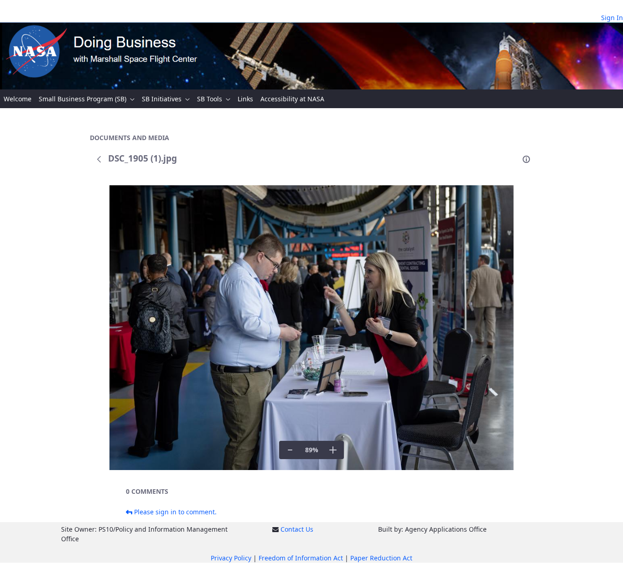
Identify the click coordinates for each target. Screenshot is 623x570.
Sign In (612, 17)
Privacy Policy (231, 558)
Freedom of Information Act (301, 558)
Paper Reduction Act (381, 558)
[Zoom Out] (290, 450)
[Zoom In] (333, 450)
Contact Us (296, 529)
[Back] (99, 159)
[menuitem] (17, 98)
